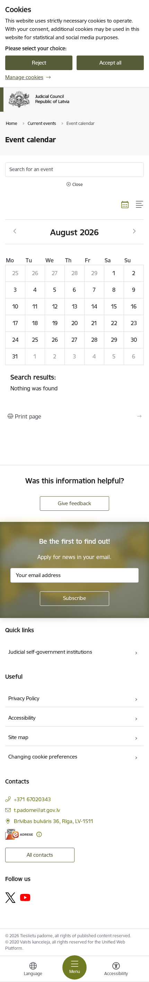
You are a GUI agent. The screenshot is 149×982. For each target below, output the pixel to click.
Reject (39, 62)
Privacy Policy (23, 698)
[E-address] (19, 834)
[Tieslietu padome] (69, 107)
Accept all (110, 62)
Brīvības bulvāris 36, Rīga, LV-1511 (54, 821)
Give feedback (74, 503)
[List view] (140, 204)
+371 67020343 (32, 799)
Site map (18, 737)
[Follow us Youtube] (25, 897)
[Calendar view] (125, 204)
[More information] (39, 834)
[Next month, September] (134, 231)
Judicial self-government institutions (50, 652)
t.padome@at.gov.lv (37, 810)
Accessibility (21, 717)
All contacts (40, 855)
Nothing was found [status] (34, 382)
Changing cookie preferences (42, 756)
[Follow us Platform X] (10, 897)
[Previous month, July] (15, 231)
